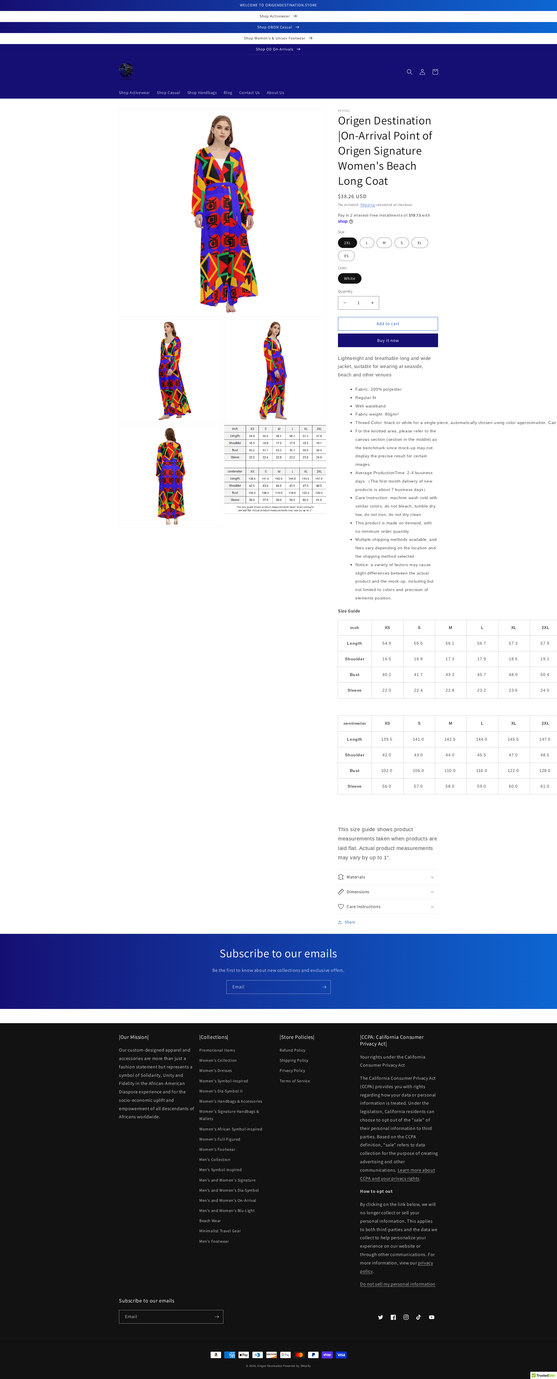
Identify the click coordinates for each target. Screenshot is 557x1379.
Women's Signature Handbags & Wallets (229, 1115)
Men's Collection (215, 1159)
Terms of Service (295, 1080)
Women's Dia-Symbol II (221, 1091)
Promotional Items (217, 1050)
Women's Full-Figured (219, 1139)
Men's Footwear (214, 1241)
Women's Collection (218, 1060)
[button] (409, 72)
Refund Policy (292, 1050)
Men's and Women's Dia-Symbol (229, 1190)
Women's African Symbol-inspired (231, 1129)
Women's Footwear (217, 1149)
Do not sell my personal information (397, 1284)
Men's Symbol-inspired (220, 1169)
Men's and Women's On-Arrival (227, 1200)
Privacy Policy (292, 1070)
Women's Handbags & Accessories (231, 1101)
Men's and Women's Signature (227, 1180)
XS (346, 255)
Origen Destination (270, 1366)
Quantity (345, 291)
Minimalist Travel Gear (220, 1230)
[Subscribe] (324, 987)
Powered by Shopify (297, 1366)
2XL (347, 242)
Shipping (367, 204)
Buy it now (388, 340)
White (349, 278)
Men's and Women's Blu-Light (227, 1210)
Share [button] (350, 922)
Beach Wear (210, 1220)
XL (419, 242)
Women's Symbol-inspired (223, 1080)
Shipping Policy (294, 1060)
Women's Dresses (215, 1070)
